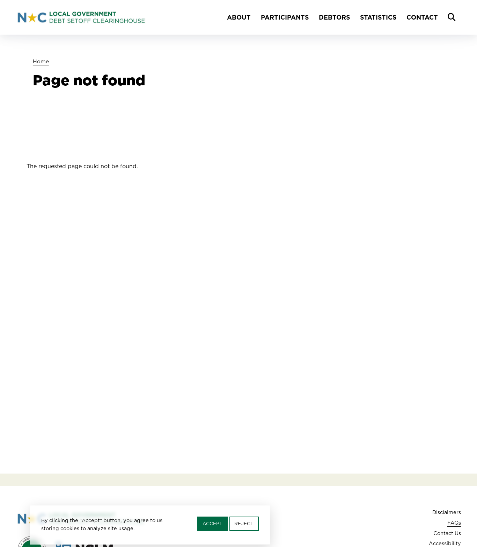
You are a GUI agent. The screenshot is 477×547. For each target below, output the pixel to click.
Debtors (334, 17)
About (239, 17)
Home (41, 61)
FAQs (454, 522)
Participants (285, 17)
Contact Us (447, 533)
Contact (422, 17)
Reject (244, 523)
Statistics (378, 17)
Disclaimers (446, 512)
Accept (212, 523)
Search (451, 17)
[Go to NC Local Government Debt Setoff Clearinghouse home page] (81, 17)
